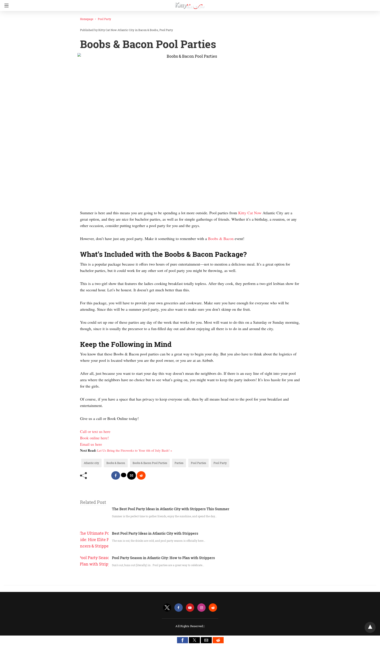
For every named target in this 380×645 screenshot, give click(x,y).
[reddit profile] (213, 607)
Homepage (86, 19)
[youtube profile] (190, 607)
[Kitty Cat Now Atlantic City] (190, 4)
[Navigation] (5, 5)
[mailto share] (131, 475)
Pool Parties (198, 463)
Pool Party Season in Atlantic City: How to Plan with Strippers (163, 557)
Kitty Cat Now (250, 212)
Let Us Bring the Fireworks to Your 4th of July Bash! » (134, 450)
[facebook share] (115, 475)
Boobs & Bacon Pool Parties (150, 463)
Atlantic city (91, 463)
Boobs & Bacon (221, 238)
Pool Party (104, 19)
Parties (179, 463)
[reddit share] (141, 475)
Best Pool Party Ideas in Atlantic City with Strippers (155, 533)
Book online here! (94, 437)
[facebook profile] (178, 607)
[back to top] (370, 627)
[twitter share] (123, 475)
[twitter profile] (167, 607)
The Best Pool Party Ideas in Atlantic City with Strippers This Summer (170, 508)
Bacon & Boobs (148, 30)
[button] (182, 640)
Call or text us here (95, 431)
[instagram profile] (201, 607)
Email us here (91, 444)
